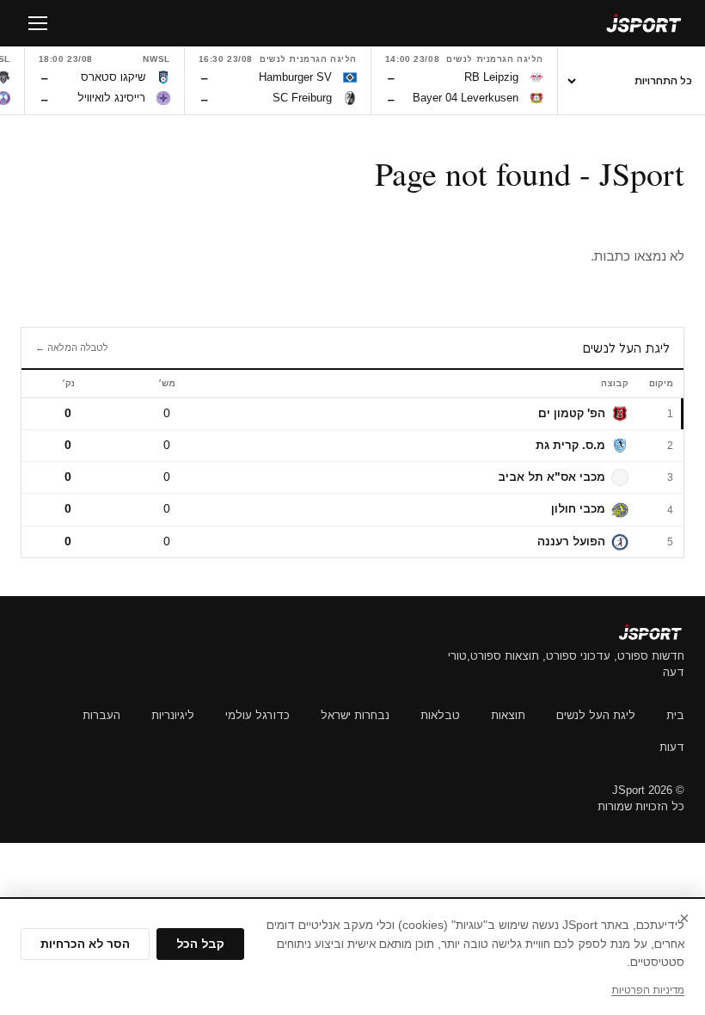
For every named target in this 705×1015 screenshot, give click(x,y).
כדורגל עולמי (257, 715)
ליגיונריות (172, 715)
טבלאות (440, 715)
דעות (671, 747)
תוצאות (508, 715)
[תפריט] (38, 23)
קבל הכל (200, 944)
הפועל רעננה (571, 541)
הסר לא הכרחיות (85, 944)
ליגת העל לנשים (595, 715)
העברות (101, 715)
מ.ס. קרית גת (570, 445)
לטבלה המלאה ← (71, 347)
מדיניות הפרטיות (647, 990)
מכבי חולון (578, 508)
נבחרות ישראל (355, 715)
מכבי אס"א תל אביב (551, 477)
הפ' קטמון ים (571, 413)
